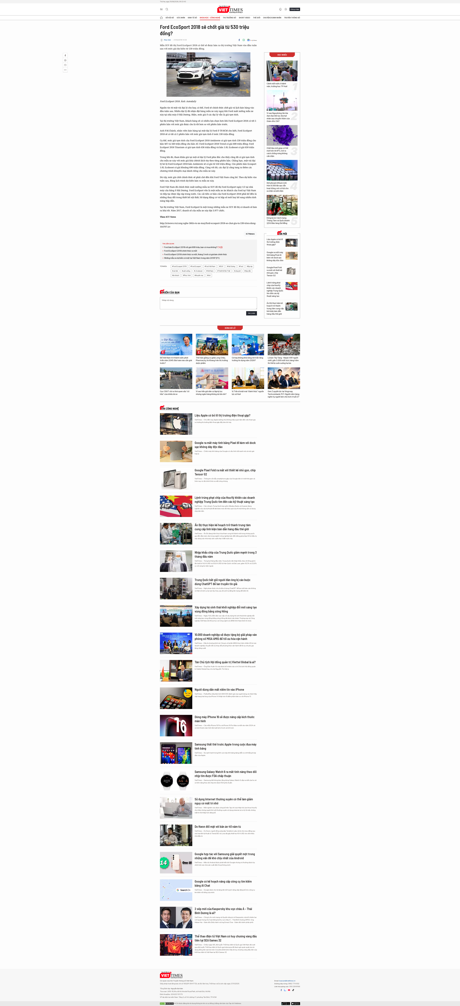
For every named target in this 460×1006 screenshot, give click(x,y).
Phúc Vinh (167, 40)
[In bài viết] (243, 40)
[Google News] (252, 40)
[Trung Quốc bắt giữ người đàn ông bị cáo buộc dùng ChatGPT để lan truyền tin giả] (176, 588)
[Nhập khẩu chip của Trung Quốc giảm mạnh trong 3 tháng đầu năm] (176, 561)
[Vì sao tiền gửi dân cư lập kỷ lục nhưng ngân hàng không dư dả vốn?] (212, 378)
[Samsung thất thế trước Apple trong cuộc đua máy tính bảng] (176, 753)
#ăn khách (175, 275)
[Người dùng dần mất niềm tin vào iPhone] (176, 698)
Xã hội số (170, 18)
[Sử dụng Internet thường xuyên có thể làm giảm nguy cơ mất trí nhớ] (176, 808)
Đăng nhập (294, 9)
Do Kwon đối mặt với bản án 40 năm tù (218, 826)
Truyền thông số (292, 18)
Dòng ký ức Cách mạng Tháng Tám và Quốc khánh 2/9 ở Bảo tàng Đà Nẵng (278, 220)
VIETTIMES (230, 9)
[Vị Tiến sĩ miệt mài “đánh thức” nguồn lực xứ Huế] (248, 378)
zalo (285, 990)
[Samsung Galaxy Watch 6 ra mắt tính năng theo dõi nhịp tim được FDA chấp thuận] (176, 780)
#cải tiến (175, 271)
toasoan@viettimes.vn (287, 981)
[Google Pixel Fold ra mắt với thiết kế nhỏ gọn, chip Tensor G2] (292, 271)
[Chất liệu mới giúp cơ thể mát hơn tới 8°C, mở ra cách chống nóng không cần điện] (282, 135)
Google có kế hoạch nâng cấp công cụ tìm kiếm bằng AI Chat (223, 883)
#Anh (209, 275)
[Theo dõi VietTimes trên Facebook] (281, 990)
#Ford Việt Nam (210, 266)
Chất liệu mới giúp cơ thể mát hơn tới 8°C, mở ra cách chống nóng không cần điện (277, 152)
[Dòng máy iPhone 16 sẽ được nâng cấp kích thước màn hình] (176, 725)
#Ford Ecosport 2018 (179, 266)
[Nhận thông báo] (280, 9)
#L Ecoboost (198, 271)
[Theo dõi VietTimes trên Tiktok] (293, 990)
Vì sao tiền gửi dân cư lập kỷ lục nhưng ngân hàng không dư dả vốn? (211, 392)
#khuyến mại (199, 275)
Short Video (244, 18)
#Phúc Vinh (187, 275)
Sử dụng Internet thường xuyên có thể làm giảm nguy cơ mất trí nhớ (224, 801)
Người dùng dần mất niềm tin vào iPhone (219, 689)
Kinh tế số (192, 18)
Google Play (295, 1003)
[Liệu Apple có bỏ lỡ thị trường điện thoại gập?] (292, 243)
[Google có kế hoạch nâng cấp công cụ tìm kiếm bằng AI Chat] (176, 890)
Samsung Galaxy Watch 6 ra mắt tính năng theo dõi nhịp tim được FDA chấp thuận (226, 774)
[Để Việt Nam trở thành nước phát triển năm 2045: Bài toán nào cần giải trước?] (176, 344)
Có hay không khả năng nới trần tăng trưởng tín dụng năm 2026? (247, 359)
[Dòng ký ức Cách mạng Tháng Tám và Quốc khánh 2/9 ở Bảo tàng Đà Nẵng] (282, 205)
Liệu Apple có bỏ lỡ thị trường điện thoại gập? (275, 242)
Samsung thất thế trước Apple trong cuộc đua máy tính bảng (225, 746)
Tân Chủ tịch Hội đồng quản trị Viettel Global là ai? (225, 662)
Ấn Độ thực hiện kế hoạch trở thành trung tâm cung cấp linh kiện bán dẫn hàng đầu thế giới (275, 308)
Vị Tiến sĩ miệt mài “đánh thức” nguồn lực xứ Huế (248, 392)
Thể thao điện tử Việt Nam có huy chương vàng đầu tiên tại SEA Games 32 (226, 938)
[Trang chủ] (161, 17)
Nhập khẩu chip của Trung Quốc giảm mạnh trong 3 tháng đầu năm (226, 554)
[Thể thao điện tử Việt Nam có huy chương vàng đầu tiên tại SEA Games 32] (176, 945)
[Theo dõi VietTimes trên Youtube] (289, 990)
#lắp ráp (249, 266)
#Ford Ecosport (195, 266)
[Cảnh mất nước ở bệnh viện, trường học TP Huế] (282, 71)
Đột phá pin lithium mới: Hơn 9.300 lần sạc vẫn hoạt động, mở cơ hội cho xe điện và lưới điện (277, 187)
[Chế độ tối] (285, 9)
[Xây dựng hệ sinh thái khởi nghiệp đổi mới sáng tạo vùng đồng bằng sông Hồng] (176, 616)
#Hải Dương (231, 266)
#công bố (237, 271)
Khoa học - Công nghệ (210, 18)
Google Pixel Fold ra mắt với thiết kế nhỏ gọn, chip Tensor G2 (274, 271)
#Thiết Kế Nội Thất (223, 271)
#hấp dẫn (247, 271)
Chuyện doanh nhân (272, 18)
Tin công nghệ (170, 408)
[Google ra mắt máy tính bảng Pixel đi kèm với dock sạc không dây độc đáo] (292, 256)
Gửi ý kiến (251, 313)
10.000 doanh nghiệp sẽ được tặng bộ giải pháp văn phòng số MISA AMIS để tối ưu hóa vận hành (226, 636)
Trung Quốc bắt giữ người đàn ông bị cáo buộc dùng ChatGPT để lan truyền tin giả (222, 582)
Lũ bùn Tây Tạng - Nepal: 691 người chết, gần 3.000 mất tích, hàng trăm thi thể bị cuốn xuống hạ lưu (283, 360)
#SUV (221, 266)
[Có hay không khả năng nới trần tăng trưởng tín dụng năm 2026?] (248, 344)
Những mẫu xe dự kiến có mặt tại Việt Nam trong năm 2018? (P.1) (192, 258)
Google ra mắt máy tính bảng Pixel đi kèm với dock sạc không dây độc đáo (275, 256)
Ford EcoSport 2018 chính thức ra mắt (180, 251)
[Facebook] (239, 40)
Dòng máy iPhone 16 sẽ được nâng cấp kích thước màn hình (224, 719)
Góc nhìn (181, 18)
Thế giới (256, 18)
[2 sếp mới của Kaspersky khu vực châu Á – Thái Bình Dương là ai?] (176, 917)
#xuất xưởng (186, 271)
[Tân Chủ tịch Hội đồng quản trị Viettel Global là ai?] (176, 671)
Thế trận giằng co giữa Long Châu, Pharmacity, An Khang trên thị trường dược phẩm (212, 360)
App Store (285, 1003)
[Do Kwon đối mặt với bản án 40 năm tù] (176, 835)
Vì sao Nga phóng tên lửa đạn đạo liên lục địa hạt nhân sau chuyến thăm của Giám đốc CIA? (278, 117)
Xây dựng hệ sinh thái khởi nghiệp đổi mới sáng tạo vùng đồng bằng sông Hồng (226, 609)
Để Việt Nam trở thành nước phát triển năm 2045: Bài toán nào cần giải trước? (176, 360)
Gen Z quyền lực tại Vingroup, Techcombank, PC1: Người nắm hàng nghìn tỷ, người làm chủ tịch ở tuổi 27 (283, 394)
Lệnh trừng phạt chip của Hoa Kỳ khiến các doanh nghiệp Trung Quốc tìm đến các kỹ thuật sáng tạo (275, 289)
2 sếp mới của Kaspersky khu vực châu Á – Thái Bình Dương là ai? (223, 911)
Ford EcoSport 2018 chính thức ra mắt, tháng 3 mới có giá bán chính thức (195, 254)
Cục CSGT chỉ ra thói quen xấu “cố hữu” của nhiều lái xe (174, 392)
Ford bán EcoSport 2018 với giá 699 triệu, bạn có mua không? (191, 247)
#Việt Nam (209, 271)
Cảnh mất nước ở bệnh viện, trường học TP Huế (277, 84)
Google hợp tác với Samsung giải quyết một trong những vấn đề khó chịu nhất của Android (225, 856)
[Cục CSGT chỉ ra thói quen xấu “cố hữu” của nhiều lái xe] (176, 378)
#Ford (241, 266)
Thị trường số (229, 18)
